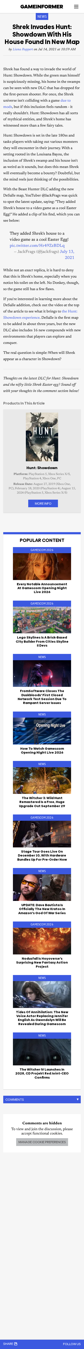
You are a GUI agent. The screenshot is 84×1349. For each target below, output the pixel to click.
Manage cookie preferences (42, 1142)
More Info (43, 503)
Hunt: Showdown (42, 467)
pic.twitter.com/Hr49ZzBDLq (37, 246)
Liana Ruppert (23, 49)
